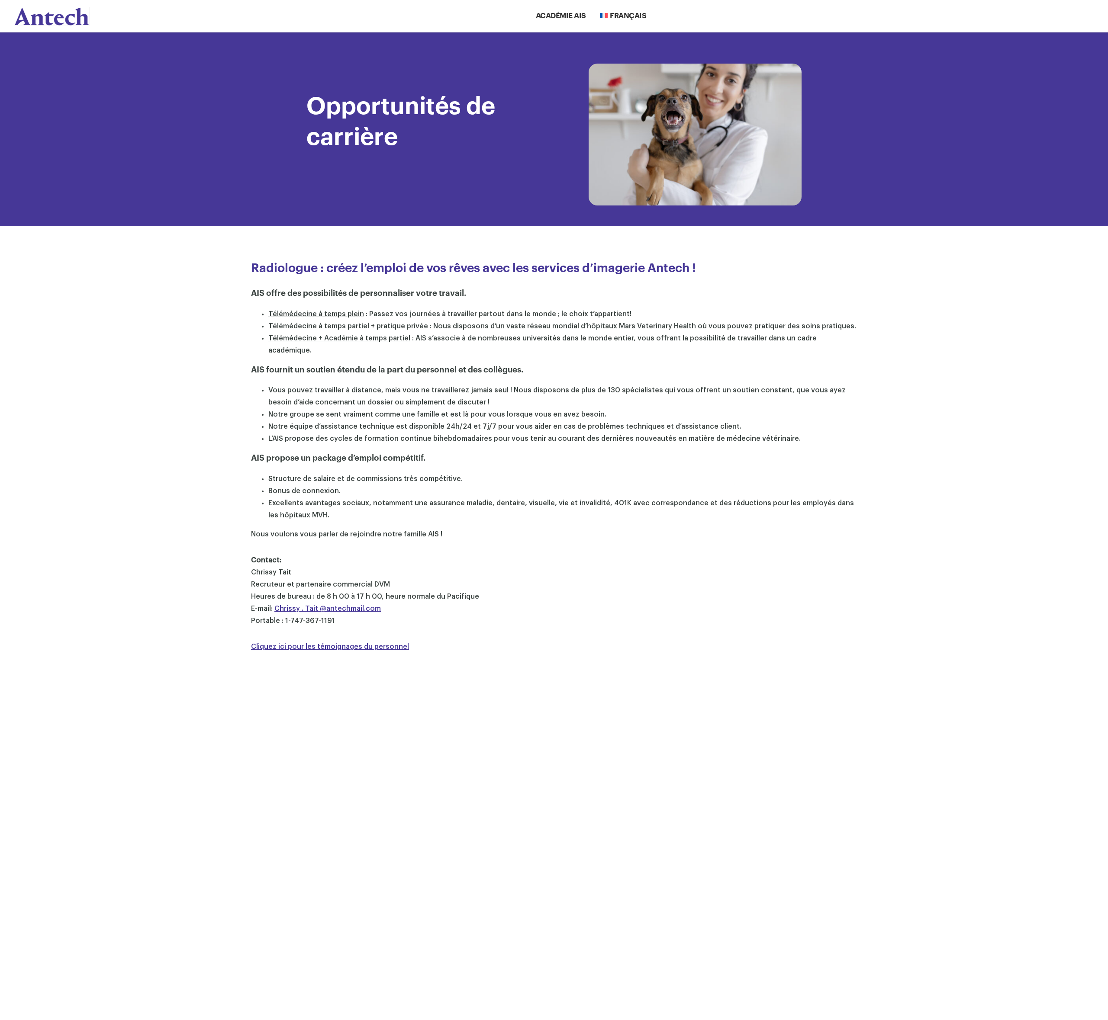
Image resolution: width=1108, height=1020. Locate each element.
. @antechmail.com (327, 608)
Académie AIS (561, 15)
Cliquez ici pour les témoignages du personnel (330, 646)
